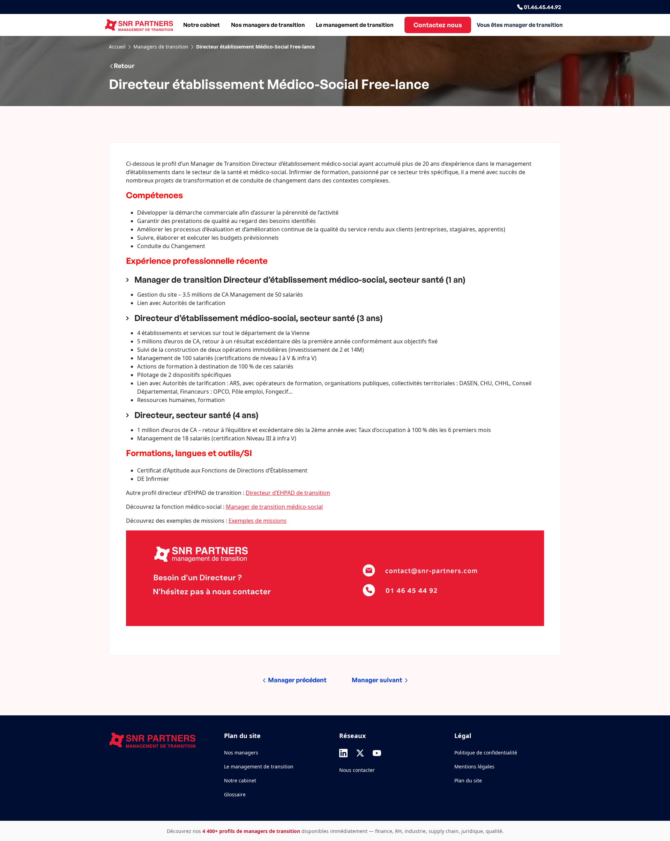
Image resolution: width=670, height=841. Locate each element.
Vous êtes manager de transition (520, 24)
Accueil (117, 46)
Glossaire (235, 794)
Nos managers (241, 752)
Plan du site (468, 780)
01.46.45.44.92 (542, 6)
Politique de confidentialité (485, 752)
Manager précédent (297, 680)
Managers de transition (160, 46)
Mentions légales (474, 766)
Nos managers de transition (268, 24)
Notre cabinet (201, 24)
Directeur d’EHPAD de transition (288, 493)
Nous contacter (357, 770)
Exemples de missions (257, 520)
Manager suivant (378, 680)
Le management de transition (354, 24)
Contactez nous (438, 25)
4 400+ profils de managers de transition (251, 831)
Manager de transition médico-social (274, 507)
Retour (124, 65)
